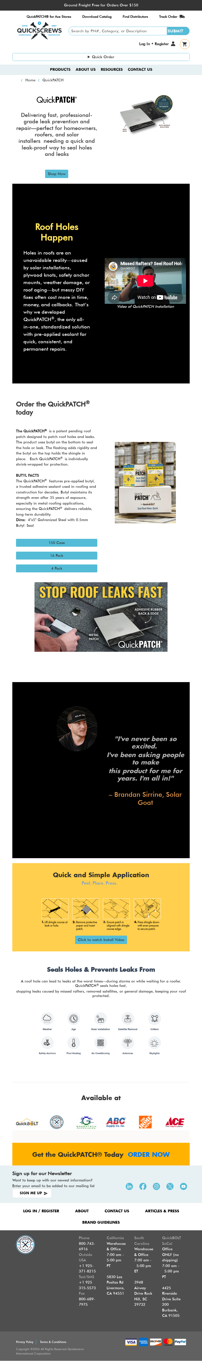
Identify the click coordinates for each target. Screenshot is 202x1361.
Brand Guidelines (101, 1222)
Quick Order (103, 56)
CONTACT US (117, 1211)
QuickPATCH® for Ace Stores (49, 16)
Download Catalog (97, 16)
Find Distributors (135, 16)
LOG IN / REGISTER (41, 1211)
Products (60, 70)
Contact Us (140, 70)
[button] (56, 174)
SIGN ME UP (31, 1193)
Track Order (168, 16)
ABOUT (82, 1211)
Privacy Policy (25, 1342)
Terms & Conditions (53, 1342)
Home (30, 80)
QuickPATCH (53, 80)
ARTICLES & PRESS (162, 1211)
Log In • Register (154, 43)
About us (86, 70)
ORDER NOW (149, 1155)
